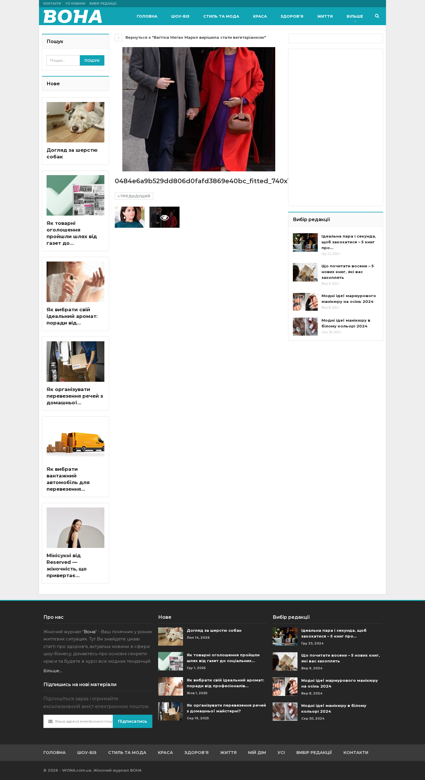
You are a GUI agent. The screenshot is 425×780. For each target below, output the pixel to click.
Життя (325, 16)
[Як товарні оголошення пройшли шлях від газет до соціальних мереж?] (75, 195)
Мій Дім (257, 752)
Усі (281, 752)
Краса (260, 16)
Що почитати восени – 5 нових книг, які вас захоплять (347, 272)
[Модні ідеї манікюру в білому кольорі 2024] (305, 326)
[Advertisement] (336, 89)
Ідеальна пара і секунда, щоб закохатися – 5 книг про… (348, 242)
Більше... (52, 670)
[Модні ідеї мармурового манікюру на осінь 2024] (305, 302)
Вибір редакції (103, 3)
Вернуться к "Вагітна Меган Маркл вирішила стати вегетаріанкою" (195, 37)
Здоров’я (292, 16)
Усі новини (75, 3)
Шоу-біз (180, 16)
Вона (89, 631)
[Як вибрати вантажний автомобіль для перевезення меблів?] (75, 441)
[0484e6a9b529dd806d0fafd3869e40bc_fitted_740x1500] (130, 217)
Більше (355, 16)
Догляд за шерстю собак (214, 630)
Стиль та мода (221, 16)
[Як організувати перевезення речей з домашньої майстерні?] (75, 361)
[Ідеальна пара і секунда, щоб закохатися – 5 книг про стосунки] (305, 242)
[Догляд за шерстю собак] (75, 122)
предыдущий (135, 196)
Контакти (52, 3)
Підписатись (132, 721)
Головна (147, 16)
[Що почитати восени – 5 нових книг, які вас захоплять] (305, 272)
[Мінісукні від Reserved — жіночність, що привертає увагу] (75, 527)
